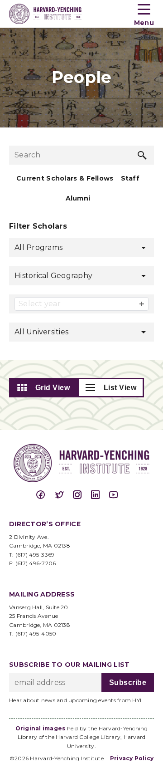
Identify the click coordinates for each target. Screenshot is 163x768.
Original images (40, 728)
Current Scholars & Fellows (65, 178)
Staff (130, 178)
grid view (52, 387)
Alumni (78, 198)
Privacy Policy (132, 758)
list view (120, 387)
